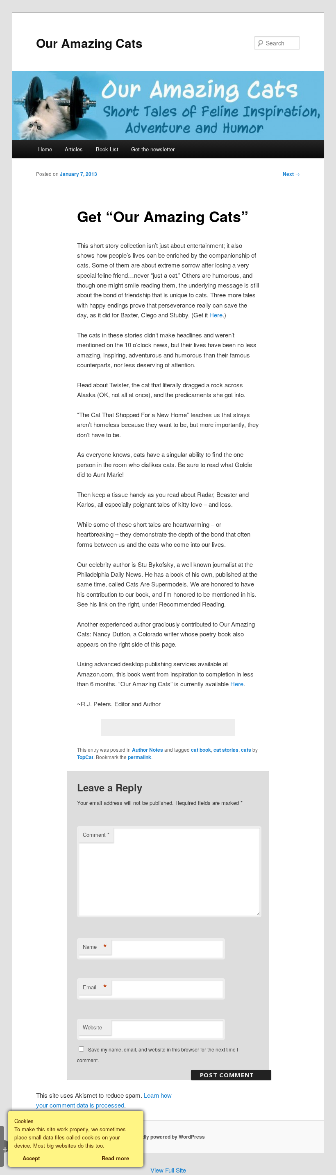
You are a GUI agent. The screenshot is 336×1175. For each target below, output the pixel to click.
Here (215, 314)
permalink (139, 757)
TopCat (85, 757)
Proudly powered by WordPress (168, 1136)
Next (291, 173)
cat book (201, 749)
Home (45, 149)
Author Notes (147, 749)
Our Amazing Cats (89, 43)
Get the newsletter (153, 149)
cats (246, 749)
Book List (107, 149)
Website (92, 1027)
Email (95, 987)
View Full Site (168, 1170)
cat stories (225, 749)
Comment (96, 834)
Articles (74, 149)
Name (95, 946)
